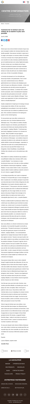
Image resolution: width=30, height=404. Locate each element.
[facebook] (5, 394)
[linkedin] (9, 394)
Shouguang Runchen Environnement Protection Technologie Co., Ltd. (21, 384)
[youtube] (17, 394)
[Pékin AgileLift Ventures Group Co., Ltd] (2, 2)
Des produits (10, 367)
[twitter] (13, 394)
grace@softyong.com (17, 402)
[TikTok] (25, 394)
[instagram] (21, 394)
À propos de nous (19, 363)
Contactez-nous (18, 370)
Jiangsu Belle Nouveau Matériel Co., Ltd (7, 384)
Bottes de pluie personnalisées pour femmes (21, 388)
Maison (2, 23)
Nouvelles (20, 367)
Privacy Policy (20, 374)
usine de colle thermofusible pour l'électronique (7, 388)
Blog (8, 370)
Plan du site (9, 374)
